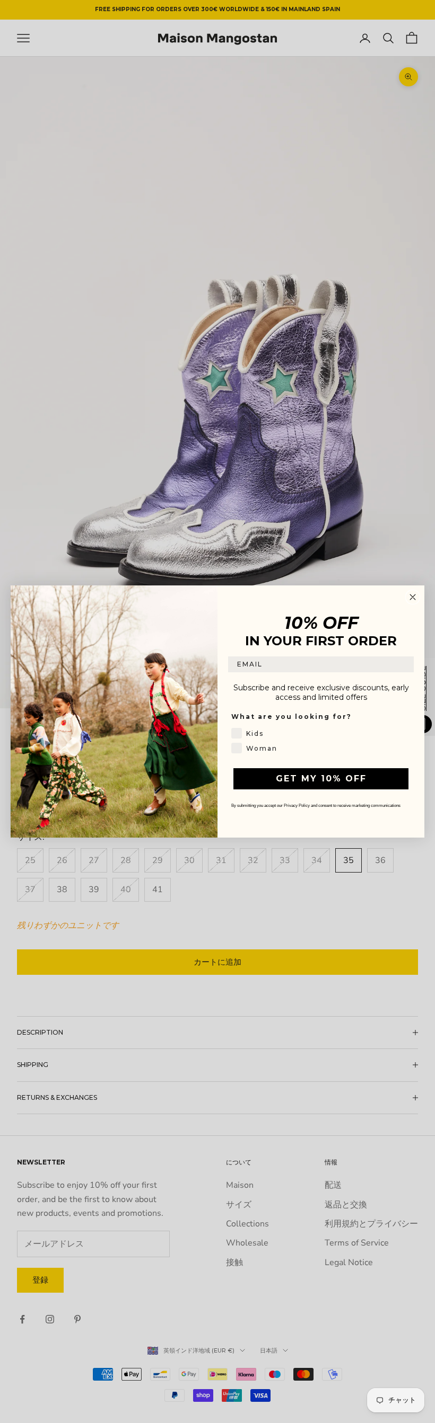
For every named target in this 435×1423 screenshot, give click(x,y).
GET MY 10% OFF (321, 778)
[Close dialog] (412, 597)
